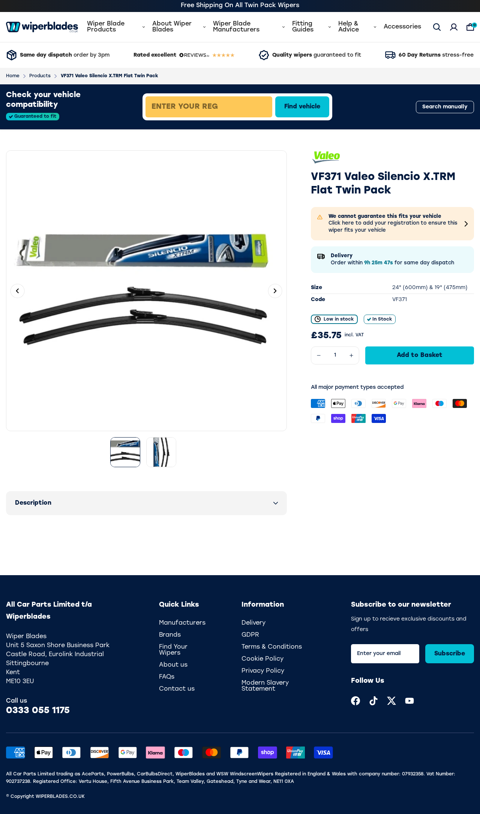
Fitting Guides (303, 27)
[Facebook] (355, 700)
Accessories (402, 27)
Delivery (254, 623)
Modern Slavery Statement (265, 686)
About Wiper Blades (172, 27)
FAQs (166, 677)
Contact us (177, 689)
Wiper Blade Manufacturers (236, 27)
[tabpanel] (261, 106)
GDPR (250, 635)
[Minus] (318, 355)
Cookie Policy (263, 659)
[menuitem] (355, 700)
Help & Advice (348, 27)
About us (173, 665)
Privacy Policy (263, 671)
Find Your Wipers (173, 650)
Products (40, 76)
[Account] (454, 26)
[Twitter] (391, 700)
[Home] (42, 27)
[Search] (437, 27)
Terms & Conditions (272, 647)
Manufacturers (182, 623)
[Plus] (351, 355)
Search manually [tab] (445, 107)
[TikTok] (373, 700)
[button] (146, 503)
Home (13, 76)
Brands (170, 635)
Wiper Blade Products (105, 27)
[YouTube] (409, 700)
